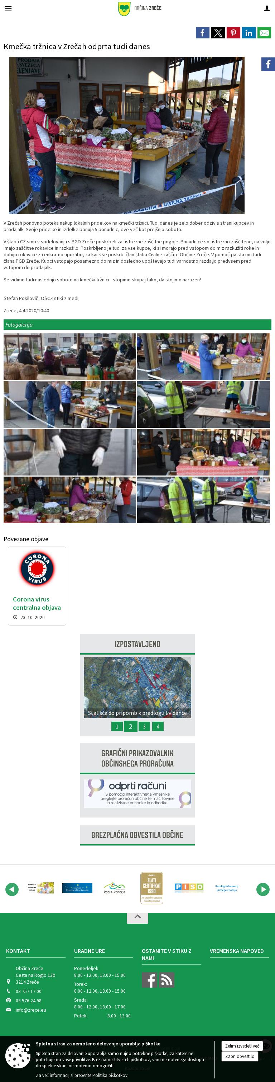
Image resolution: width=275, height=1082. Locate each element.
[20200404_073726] (70, 357)
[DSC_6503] (70, 452)
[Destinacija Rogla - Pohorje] (114, 888)
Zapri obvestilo (240, 1056)
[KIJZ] (226, 888)
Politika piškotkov (109, 1075)
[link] (203, 32)
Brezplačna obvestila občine (137, 835)
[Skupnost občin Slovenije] (77, 888)
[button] (12, 889)
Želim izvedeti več (242, 1046)
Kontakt (18, 950)
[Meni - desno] (267, 8)
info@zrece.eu (31, 1010)
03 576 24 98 (29, 1001)
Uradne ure (89, 950)
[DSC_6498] (70, 405)
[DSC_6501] (203, 405)
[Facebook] (268, 64)
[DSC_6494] (203, 357)
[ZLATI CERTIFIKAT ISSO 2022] (152, 888)
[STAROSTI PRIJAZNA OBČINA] (40, 888)
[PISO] (189, 888)
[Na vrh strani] (137, 918)
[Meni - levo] (8, 8)
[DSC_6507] (70, 500)
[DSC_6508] (203, 500)
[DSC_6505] (203, 452)
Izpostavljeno (137, 644)
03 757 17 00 (29, 991)
